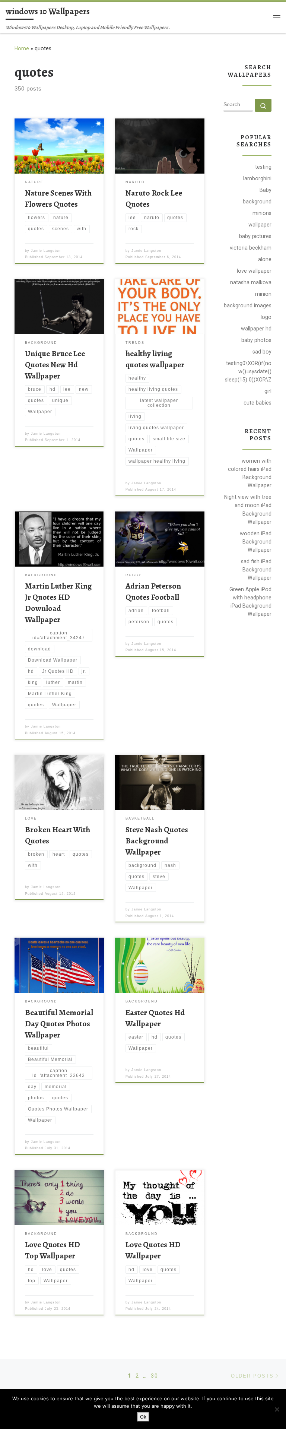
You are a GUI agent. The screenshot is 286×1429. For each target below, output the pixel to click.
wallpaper (259, 225)
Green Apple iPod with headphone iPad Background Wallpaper (250, 601)
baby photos (256, 340)
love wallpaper (254, 271)
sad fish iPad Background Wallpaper (256, 569)
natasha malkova (250, 282)
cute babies (257, 403)
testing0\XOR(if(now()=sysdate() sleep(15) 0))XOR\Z (248, 371)
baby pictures (255, 236)
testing (263, 167)
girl (267, 391)
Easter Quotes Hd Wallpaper (155, 1018)
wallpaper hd (256, 329)
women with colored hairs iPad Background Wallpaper (249, 473)
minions (261, 213)
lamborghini (257, 178)
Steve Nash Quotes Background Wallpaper (156, 840)
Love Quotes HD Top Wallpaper (52, 1250)
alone (264, 259)
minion (263, 294)
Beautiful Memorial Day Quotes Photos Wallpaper (59, 1023)
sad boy (261, 352)
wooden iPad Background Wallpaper (255, 541)
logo (266, 317)
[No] (276, 1409)
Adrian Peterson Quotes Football (153, 591)
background (257, 202)
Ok (143, 1417)
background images (247, 305)
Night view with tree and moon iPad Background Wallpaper (247, 509)
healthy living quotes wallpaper (154, 359)
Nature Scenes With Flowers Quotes (58, 198)
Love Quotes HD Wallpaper (153, 1250)
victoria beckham (250, 248)
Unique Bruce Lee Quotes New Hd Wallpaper (55, 364)
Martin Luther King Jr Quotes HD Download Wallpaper (58, 602)
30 (154, 1376)
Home (22, 48)
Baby (265, 190)
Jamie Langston (46, 251)
